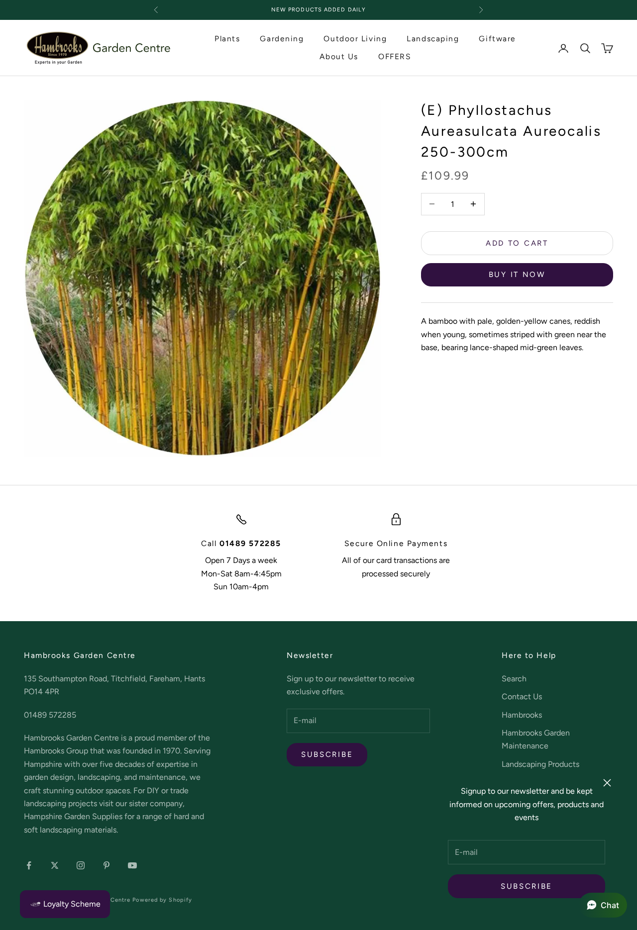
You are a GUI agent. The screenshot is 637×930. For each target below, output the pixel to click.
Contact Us (522, 696)
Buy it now (517, 274)
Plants (227, 38)
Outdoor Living (355, 38)
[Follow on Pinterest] (106, 865)
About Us (338, 57)
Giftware (497, 38)
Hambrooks (522, 715)
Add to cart (517, 242)
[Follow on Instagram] (81, 865)
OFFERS (394, 57)
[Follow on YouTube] (132, 865)
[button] (603, 905)
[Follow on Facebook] (29, 865)
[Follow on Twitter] (55, 865)
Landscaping (433, 38)
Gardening (282, 38)
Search (514, 678)
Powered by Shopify (162, 900)
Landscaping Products (540, 764)
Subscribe (526, 886)
